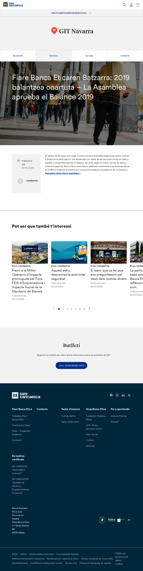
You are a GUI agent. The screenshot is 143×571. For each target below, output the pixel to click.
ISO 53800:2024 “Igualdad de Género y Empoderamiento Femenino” (20, 486)
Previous (53, 308)
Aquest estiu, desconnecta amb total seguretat (68, 274)
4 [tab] (71, 309)
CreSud (90, 440)
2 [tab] (63, 309)
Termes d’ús (71, 563)
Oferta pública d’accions (41, 554)
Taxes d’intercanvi (70, 421)
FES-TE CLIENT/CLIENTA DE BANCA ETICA (69, 13)
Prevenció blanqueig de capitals (95, 563)
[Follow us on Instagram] (117, 395)
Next (90, 309)
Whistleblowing (20, 563)
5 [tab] (75, 309)
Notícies (54, 56)
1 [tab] (59, 309)
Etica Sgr (90, 445)
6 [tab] (79, 309)
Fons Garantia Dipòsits (67, 554)
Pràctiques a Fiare (21, 425)
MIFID (23, 554)
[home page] (13, 4)
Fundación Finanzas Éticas (96, 418)
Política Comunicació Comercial (28, 558)
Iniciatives (18, 56)
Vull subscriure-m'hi (71, 365)
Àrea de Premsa (119, 416)
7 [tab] (84, 309)
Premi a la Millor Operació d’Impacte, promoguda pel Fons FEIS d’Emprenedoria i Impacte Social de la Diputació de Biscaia (28, 280)
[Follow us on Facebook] (111, 395)
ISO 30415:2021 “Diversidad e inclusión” (19, 470)
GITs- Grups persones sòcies (94, 427)
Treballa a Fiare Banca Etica (19, 418)
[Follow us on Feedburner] (129, 395)
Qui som (89, 56)
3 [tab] (67, 309)
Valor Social (92, 434)
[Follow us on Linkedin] (123, 395)
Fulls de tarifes (68, 416)
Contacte (125, 56)
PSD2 (15, 554)
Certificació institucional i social (46, 563)
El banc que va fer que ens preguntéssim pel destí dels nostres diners (109, 274)
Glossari (115, 421)
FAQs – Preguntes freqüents (21, 432)
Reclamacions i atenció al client (62, 558)
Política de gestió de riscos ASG (97, 558)
